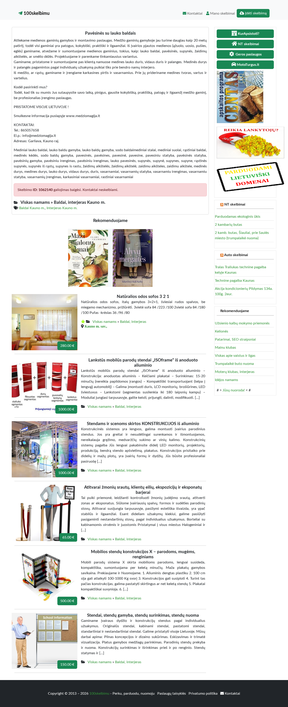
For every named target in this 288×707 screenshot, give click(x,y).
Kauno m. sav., (96, 326)
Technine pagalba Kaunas (234, 280)
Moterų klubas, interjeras (234, 372)
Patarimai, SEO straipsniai (235, 339)
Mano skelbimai (222, 13)
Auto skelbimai (236, 255)
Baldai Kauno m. (32, 208)
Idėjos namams (226, 380)
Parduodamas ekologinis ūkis (237, 216)
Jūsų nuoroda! (234, 390)
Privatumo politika (203, 693)
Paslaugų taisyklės (172, 693)
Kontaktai (194, 13)
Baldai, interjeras (133, 322)
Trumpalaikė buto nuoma (234, 364)
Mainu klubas (225, 347)
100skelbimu (36, 13)
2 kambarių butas (228, 224)
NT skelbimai (234, 204)
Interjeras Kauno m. (62, 208)
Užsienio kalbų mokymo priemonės (242, 323)
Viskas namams (104, 322)
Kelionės (221, 331)
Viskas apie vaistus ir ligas (235, 355)
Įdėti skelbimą (255, 13)
